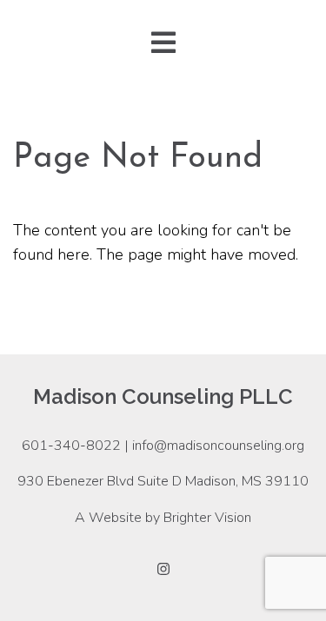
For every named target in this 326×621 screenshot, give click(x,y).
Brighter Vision (207, 517)
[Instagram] (163, 568)
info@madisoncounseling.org (218, 445)
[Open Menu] (163, 44)
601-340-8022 (71, 445)
